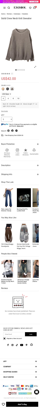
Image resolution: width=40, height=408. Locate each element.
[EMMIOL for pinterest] (27, 345)
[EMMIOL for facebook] (8, 345)
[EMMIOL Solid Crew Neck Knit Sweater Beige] (3, 90)
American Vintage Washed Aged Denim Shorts (23, 281)
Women (9, 14)
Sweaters (25, 14)
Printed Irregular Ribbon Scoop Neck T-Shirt (7, 281)
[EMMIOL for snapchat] (31, 344)
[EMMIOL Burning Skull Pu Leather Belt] (24, 197)
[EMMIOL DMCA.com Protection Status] (25, 395)
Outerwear (17, 14)
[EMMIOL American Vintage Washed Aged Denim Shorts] (24, 269)
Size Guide (4, 111)
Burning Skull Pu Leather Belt (22, 210)
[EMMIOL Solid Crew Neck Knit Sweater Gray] (7, 90)
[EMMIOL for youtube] (21, 345)
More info (20, 126)
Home (3, 14)
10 (18, 98)
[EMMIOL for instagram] (12, 345)
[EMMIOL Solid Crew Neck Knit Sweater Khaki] (12, 90)
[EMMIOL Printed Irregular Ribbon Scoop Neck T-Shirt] (8, 269)
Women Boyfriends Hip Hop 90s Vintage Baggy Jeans (23, 246)
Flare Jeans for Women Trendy (6, 210)
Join (30, 334)
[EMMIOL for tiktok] (17, 345)
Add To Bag (22, 404)
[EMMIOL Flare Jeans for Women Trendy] (8, 197)
